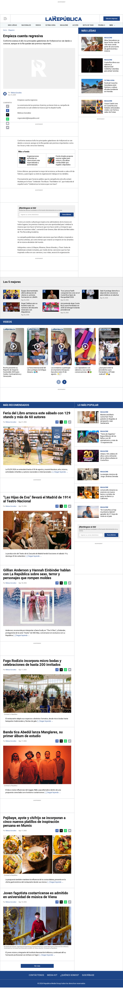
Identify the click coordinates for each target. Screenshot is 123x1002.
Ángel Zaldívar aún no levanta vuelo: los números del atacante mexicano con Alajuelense (29, 307)
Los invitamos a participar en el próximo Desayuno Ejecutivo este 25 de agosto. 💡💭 (60, 371)
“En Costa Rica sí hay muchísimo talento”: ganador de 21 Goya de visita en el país (109, 513)
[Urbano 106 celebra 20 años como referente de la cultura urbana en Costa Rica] (88, 456)
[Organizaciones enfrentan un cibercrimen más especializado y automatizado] (22, 160)
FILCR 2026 (12, 469)
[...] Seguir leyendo (59, 472)
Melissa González (16, 92)
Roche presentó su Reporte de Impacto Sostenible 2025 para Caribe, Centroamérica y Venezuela (12, 372)
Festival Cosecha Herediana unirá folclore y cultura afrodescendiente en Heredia (111, 87)
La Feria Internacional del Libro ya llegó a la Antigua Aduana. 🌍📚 (36, 370)
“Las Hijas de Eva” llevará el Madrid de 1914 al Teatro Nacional (37, 499)
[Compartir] (7, 127)
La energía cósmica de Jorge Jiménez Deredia (109, 475)
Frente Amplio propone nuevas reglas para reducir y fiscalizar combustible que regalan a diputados (64, 160)
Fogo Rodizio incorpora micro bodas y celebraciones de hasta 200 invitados (32, 663)
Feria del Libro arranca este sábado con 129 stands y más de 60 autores (36, 415)
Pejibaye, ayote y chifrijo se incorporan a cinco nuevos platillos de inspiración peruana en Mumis (34, 822)
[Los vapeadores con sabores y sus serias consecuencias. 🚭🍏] (85, 346)
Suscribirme (66, 214)
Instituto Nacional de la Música (40, 952)
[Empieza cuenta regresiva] (39, 68)
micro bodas (58, 719)
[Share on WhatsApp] (7, 119)
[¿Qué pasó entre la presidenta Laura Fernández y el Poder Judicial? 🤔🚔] (109, 346)
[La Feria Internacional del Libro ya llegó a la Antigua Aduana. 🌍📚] (37, 346)
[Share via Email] (7, 123)
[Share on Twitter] (7, 114)
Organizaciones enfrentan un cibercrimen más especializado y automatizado (33, 160)
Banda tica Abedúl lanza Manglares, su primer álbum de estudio (33, 734)
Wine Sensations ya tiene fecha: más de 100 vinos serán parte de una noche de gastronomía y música (111, 45)
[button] (111, 18)
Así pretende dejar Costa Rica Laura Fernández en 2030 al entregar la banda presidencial (70, 306)
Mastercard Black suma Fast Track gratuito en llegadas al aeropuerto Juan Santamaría (108, 419)
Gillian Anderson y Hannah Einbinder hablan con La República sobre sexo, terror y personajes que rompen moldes (37, 574)
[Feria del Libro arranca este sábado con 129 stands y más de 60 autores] (37, 446)
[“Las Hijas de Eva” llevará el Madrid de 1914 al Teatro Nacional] (37, 530)
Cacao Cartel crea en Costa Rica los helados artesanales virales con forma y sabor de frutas (112, 108)
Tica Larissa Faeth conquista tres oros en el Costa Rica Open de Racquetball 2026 (70, 294)
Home (5, 30)
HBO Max (35, 633)
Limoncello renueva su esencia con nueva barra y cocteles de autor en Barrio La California (109, 494)
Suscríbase (88, 975)
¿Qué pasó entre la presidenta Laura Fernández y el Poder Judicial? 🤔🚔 (107, 371)
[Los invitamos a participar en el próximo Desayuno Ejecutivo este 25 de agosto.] (61, 346)
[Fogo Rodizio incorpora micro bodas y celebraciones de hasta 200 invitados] (37, 693)
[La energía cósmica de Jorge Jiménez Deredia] (88, 474)
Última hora (109, 80)
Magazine (11, 30)
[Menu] (5, 19)
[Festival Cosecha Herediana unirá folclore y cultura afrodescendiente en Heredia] (92, 86)
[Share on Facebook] (7, 110)
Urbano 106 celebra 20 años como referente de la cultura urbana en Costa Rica (108, 457)
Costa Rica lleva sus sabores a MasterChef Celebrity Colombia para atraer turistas (112, 66)
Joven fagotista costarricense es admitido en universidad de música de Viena (35, 895)
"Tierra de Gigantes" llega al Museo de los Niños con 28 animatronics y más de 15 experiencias (109, 438)
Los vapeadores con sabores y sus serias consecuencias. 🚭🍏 (83, 370)
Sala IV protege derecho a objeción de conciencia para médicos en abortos (109, 293)
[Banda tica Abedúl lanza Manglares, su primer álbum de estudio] (37, 765)
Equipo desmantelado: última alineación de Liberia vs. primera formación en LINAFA (29, 294)
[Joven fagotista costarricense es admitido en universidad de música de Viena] (37, 926)
